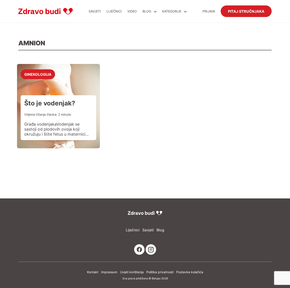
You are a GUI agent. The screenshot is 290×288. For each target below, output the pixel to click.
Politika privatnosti (160, 272)
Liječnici (114, 11)
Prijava (209, 11)
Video (132, 11)
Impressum (109, 272)
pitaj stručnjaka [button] (246, 11)
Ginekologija (37, 74)
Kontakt (92, 272)
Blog (147, 11)
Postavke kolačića (189, 272)
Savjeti (95, 11)
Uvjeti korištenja (132, 272)
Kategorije (172, 11)
